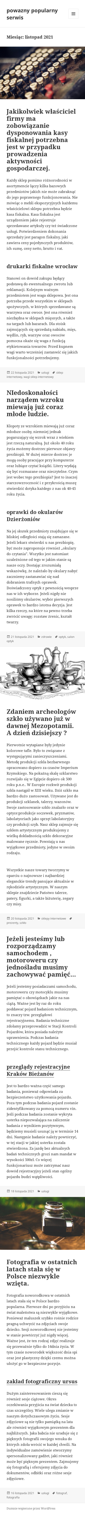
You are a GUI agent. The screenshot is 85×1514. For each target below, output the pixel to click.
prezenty (12, 923)
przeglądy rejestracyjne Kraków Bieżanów (38, 1070)
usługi (45, 373)
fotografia (13, 1497)
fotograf (61, 1493)
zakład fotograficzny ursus (42, 1381)
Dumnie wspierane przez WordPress (31, 1508)
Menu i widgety (73, 18)
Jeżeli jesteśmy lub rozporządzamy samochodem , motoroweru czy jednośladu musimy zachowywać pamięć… (41, 956)
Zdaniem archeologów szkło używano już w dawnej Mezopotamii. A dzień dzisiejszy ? (41, 722)
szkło (23, 923)
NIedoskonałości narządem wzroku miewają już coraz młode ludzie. (35, 403)
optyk (62, 637)
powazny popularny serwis (32, 14)
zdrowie (46, 637)
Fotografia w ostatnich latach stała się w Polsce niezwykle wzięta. (42, 1272)
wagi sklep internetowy (39, 377)
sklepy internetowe (53, 918)
